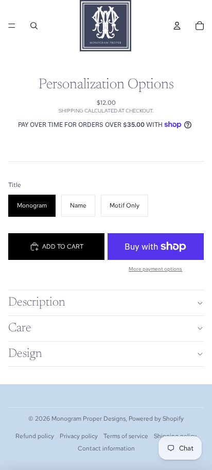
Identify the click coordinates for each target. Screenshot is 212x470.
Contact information (106, 448)
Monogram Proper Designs (88, 419)
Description (36, 302)
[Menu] (12, 25)
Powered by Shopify (156, 419)
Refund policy (34, 436)
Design (25, 354)
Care (19, 328)
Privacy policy (79, 436)
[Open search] (34, 25)
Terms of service (125, 436)
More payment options (155, 269)
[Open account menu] (177, 25)
